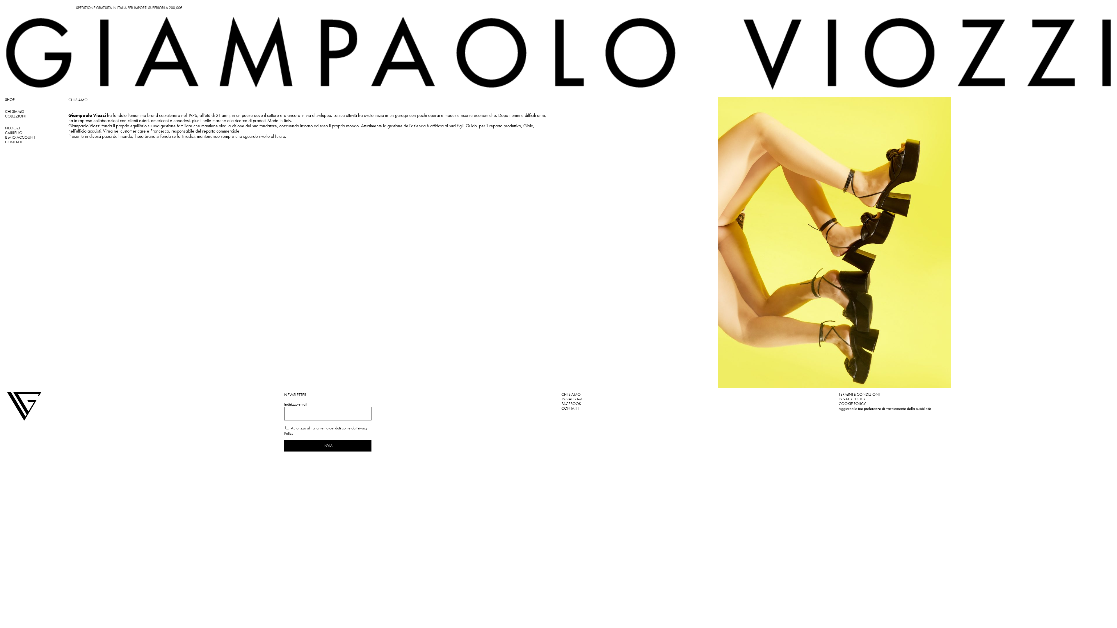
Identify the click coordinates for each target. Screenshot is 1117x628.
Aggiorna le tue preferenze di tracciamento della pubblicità (885, 408)
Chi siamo (571, 394)
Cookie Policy (852, 403)
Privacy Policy (852, 399)
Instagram (572, 399)
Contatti (570, 408)
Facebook (571, 403)
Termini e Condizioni (859, 394)
